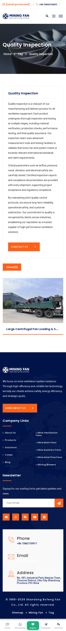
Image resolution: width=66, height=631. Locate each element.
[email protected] (27, 560)
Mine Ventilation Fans (47, 434)
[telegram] (44, 517)
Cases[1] (12, 267)
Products (10, 440)
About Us (10, 433)
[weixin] (25, 517)
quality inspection (41, 54)
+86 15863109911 (48, 4)
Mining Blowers (46, 464)
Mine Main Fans (46, 442)
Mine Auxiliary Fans (49, 450)
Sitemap (17, 612)
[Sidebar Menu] (53, 20)
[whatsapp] (15, 517)
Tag (20, 54)
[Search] (47, 16)
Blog (7, 462)
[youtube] (34, 517)
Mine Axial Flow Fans (49, 457)
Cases (8, 454)
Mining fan (36, 612)
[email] (6, 517)
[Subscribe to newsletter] (59, 503)
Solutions (10, 447)
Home (7, 54)
